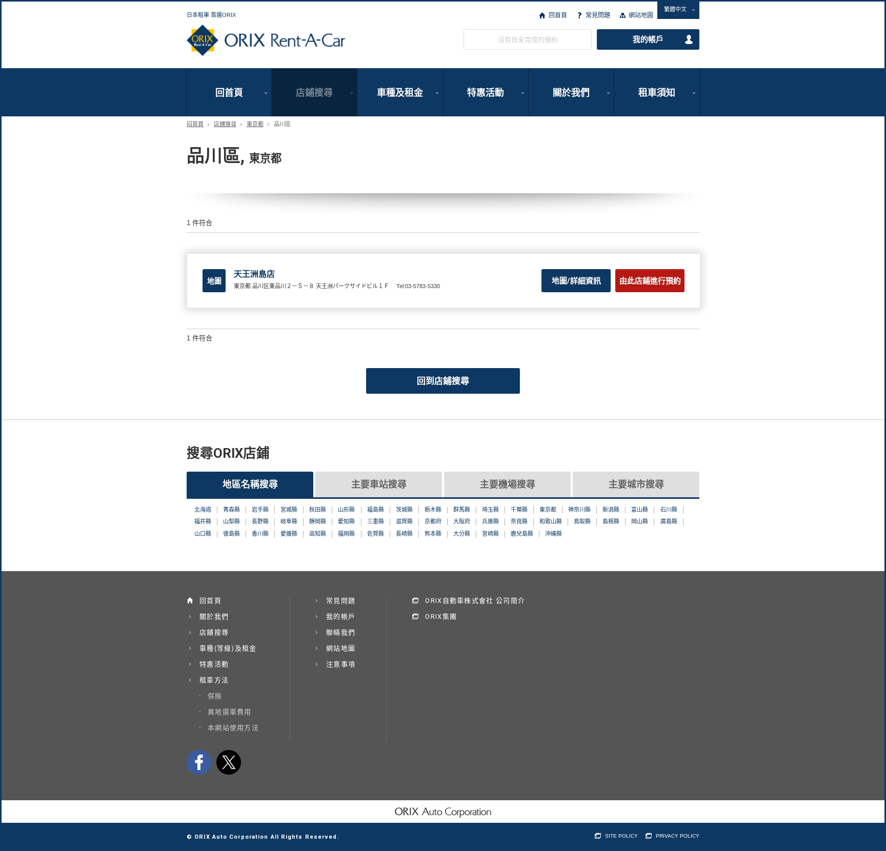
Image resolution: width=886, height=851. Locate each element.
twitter (228, 762)
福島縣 (375, 509)
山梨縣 (231, 521)
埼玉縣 (490, 509)
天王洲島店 (254, 274)
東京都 (255, 124)
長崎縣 (404, 534)
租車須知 (656, 92)
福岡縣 (346, 534)
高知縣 (317, 534)
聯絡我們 (340, 632)
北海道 (202, 509)
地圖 (214, 281)
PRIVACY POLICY (677, 836)
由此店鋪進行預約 (650, 281)
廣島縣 (668, 521)
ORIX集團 (441, 616)
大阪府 (461, 521)
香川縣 (260, 534)
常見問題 (598, 15)
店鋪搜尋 (314, 92)
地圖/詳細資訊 (576, 281)
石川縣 (668, 509)
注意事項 (340, 664)
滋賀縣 (404, 521)
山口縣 (202, 534)
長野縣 (260, 521)
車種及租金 (400, 92)
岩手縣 (260, 509)
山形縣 (346, 509)
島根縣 (610, 521)
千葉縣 (519, 509)
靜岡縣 (317, 521)
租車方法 (214, 680)
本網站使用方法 (233, 728)
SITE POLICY (621, 836)
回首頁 (558, 15)
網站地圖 (641, 15)
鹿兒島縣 (522, 534)
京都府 (433, 521)
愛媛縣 (288, 534)
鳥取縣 (582, 521)
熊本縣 (433, 534)
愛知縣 (346, 521)
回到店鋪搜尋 (443, 381)
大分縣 (461, 534)
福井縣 (202, 521)
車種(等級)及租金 (228, 648)
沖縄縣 (553, 534)
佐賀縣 (375, 534)
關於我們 (571, 92)
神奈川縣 (579, 509)
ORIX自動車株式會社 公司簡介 (475, 600)
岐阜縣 (288, 521)
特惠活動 (485, 92)
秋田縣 (317, 509)
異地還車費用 (230, 712)
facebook (199, 762)
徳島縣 (231, 534)
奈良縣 (519, 521)
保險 (215, 696)
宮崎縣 (490, 534)
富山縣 (639, 509)
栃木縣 (433, 509)
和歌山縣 (550, 521)
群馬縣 (461, 509)
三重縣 (375, 521)
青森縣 (231, 509)
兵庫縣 (490, 521)
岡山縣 (639, 521)
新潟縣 (610, 509)
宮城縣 (288, 509)
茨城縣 (404, 509)
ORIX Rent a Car (266, 40)
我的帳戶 (648, 39)
